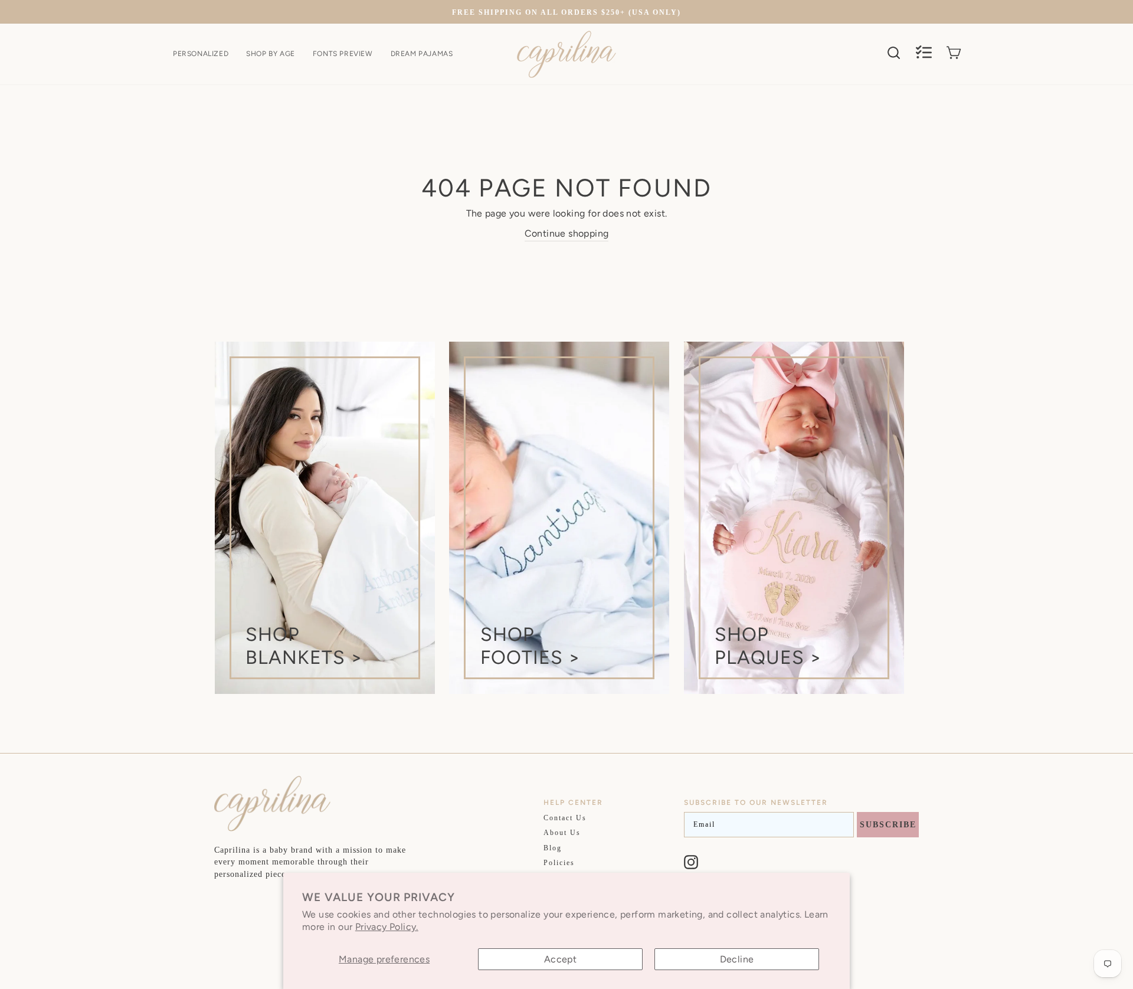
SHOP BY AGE (270, 54)
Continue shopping (567, 233)
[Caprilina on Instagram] (691, 862)
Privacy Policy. (386, 926)
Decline (737, 959)
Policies (559, 863)
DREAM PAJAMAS (422, 54)
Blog (552, 848)
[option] (566, 12)
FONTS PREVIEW (343, 54)
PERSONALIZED (200, 54)
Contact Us (565, 818)
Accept (560, 959)
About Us (562, 832)
